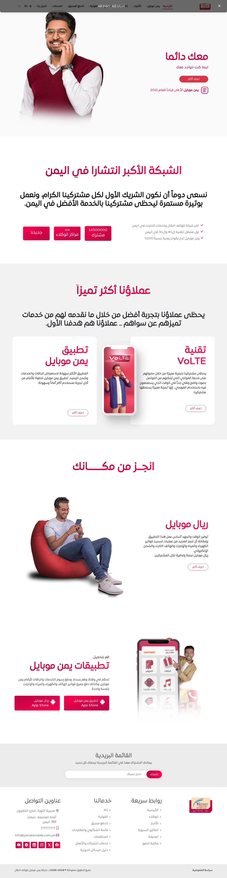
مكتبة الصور (150, 843)
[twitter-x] (49, 845)
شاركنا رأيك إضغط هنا (111, 6)
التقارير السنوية (148, 830)
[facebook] (57, 845)
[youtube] (19, 845)
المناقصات (101, 837)
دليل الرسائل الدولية (94, 850)
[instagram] (41, 845)
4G (106, 810)
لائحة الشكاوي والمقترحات (90, 830)
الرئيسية (153, 810)
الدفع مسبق (99, 823)
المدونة (153, 837)
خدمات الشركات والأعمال (91, 843)
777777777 (48, 828)
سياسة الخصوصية (202, 870)
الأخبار (155, 823)
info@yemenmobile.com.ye (35, 835)
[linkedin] (34, 845)
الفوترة (103, 817)
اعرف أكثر (196, 408)
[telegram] (26, 845)
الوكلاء (154, 817)
